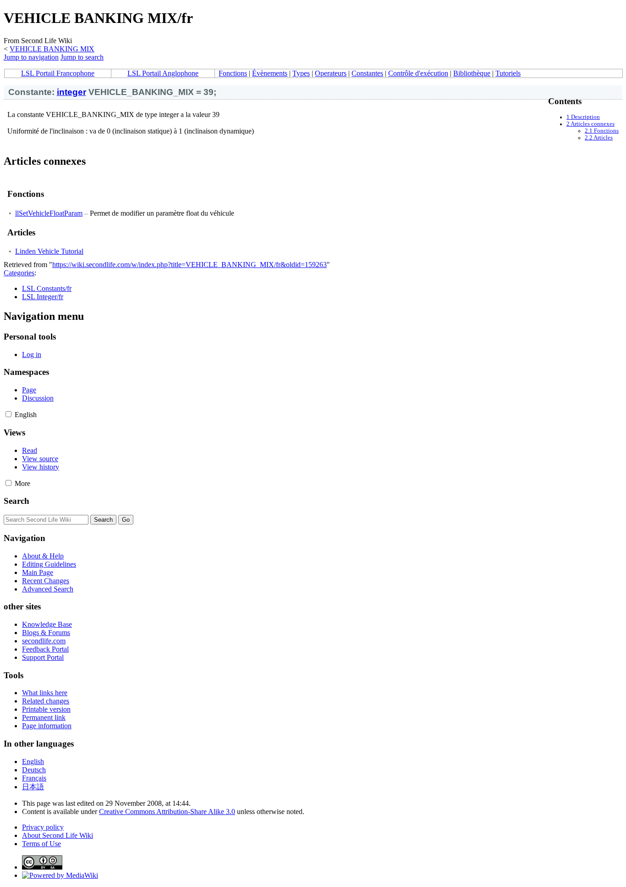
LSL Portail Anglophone (162, 73)
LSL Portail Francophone (57, 73)
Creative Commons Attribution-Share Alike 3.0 (167, 811)
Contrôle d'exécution (418, 73)
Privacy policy (43, 827)
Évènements (269, 73)
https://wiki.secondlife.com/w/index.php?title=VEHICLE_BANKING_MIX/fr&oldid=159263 (189, 264)
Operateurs (330, 73)
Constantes (367, 73)
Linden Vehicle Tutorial (49, 251)
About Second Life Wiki (57, 835)
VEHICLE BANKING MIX (52, 49)
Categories (19, 273)
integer (71, 92)
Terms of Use (41, 844)
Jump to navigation (31, 57)
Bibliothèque (471, 73)
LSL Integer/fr (42, 297)
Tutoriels (508, 73)
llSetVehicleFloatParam (48, 213)
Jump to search (82, 57)
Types (301, 73)
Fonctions (233, 73)
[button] (8, 414)
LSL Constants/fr (46, 288)
